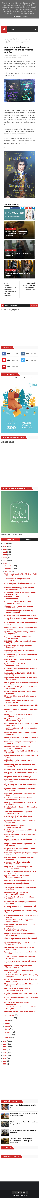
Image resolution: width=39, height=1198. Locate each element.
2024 (5, 549)
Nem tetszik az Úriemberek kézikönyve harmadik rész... (19, 584)
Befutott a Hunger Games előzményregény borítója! (15, 930)
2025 (5, 546)
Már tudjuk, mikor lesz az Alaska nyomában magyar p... (17, 989)
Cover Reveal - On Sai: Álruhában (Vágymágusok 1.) (17, 637)
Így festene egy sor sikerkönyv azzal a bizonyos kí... (19, 633)
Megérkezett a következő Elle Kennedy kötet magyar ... (19, 934)
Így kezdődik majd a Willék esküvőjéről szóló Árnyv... (19, 674)
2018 (5, 1041)
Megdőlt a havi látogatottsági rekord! (19, 1011)
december (9, 566)
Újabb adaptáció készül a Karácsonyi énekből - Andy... (19, 651)
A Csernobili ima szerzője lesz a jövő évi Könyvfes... (19, 957)
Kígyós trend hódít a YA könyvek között (20, 615)
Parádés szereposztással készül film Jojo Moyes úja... (20, 831)
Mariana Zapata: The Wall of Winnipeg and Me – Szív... (21, 683)
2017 (5, 1044)
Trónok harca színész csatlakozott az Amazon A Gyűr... (19, 701)
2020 (5, 561)
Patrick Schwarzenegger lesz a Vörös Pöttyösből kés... (19, 589)
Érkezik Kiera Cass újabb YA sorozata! (19, 880)
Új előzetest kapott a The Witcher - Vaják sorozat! (20, 575)
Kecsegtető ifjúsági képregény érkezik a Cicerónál (20, 902)
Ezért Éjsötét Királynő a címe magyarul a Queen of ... (20, 743)
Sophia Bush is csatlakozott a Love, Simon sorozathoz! (20, 678)
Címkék (29, 539)
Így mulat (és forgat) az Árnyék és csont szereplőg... (20, 944)
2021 (5, 558)
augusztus (9, 1018)
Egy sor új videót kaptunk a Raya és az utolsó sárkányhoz (23, 1114)
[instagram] (15, 1192)
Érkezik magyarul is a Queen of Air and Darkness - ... (19, 765)
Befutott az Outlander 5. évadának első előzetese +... (20, 907)
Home (6, 39)
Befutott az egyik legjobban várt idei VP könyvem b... (20, 849)
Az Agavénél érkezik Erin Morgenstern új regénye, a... (20, 872)
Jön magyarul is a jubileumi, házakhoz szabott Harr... (19, 948)
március (8, 1032)
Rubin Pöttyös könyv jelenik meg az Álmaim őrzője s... (18, 761)
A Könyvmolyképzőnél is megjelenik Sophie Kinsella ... (18, 921)
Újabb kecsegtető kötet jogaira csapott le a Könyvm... (21, 724)
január (7, 1038)
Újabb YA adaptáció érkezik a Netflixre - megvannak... (20, 789)
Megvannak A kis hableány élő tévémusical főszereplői (16, 893)
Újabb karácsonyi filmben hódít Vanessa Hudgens (20, 780)
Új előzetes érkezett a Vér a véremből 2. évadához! (19, 255)
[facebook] (13, 1192)
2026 (5, 544)
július (7, 1021)
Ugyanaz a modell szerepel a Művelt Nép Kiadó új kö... (20, 962)
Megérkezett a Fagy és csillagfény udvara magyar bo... (21, 738)
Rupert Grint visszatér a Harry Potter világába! (23, 1131)
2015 (5, 1050)
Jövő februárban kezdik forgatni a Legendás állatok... (18, 812)
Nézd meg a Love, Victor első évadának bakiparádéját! (24, 1123)
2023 (5, 552)
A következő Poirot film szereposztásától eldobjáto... (20, 1008)
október (8, 571)
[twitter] (18, 1192)
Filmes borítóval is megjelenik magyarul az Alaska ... (20, 697)
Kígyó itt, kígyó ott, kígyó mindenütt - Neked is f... (19, 646)
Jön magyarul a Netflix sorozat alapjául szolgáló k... (20, 889)
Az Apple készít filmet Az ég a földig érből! (20, 769)
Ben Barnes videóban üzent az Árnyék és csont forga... (20, 980)
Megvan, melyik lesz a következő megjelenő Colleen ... (17, 747)
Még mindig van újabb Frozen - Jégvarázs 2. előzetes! (20, 803)
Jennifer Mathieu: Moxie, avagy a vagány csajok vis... (20, 729)
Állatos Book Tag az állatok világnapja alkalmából (19, 925)
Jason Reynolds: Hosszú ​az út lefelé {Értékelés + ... (18, 715)
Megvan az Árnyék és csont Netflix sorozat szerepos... (21, 985)
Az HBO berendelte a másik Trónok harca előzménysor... (20, 593)
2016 (5, 1047)
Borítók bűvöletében (15, 39)
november (9, 569)
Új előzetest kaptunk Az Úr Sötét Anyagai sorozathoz (20, 939)
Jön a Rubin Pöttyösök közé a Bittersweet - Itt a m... (20, 773)
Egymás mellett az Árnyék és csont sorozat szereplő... (18, 966)
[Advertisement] (19, 465)
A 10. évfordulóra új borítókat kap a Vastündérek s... (18, 817)
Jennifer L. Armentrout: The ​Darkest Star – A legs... (20, 628)
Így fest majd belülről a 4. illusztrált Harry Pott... (20, 911)
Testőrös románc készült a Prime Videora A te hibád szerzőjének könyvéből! (16, 234)
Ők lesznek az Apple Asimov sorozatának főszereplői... (20, 656)
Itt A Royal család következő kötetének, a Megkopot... (20, 669)
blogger (34, 305)
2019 (5, 563)
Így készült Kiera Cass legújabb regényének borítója (16, 826)
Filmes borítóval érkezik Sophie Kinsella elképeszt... (20, 733)
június (7, 1023)
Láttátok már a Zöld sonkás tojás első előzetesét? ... (19, 858)
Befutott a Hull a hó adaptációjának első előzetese (20, 692)
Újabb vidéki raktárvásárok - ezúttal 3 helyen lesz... (19, 822)
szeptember (10, 1015)
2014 (5, 1053)
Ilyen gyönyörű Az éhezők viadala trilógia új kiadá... (20, 953)
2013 (5, 1055)
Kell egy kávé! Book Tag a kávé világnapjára (16, 1003)
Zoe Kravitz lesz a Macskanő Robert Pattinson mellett (18, 799)
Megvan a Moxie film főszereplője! (18, 777)
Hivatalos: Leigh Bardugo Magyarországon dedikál (21, 854)
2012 (5, 1058)
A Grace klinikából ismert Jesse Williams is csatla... (21, 916)
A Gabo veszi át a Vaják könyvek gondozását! (17, 579)
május (7, 1026)
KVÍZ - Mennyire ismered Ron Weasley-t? (23, 1106)
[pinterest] (21, 1192)
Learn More (16, 16)
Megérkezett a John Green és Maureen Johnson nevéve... (20, 840)
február (8, 1035)
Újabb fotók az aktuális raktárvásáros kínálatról (19, 835)
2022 (5, 555)
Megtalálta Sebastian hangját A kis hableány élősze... (18, 867)
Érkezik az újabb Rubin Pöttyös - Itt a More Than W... (21, 711)
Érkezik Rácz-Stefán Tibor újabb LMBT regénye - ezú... (19, 971)
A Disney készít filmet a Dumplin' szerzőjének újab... (17, 863)
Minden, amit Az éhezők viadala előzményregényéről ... (16, 884)
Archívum (10, 539)
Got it (25, 16)
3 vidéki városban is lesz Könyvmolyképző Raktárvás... (20, 994)
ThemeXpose (23, 1195)
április (7, 1029)
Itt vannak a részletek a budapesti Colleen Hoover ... (21, 999)
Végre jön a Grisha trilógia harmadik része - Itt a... (21, 619)
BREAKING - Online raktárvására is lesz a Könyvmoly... (20, 642)
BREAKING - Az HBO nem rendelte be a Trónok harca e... (19, 598)
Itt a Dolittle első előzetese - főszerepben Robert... (20, 808)
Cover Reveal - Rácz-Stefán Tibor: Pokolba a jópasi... (18, 602)
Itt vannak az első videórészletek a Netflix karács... (21, 706)
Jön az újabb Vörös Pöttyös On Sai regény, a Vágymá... (21, 976)
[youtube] (24, 1192)
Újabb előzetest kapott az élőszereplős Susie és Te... (19, 794)
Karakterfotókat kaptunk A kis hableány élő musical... (20, 688)
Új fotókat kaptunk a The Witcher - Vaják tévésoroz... (20, 660)
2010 (5, 1064)
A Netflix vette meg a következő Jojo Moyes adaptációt (19, 611)
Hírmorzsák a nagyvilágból (12, 58)
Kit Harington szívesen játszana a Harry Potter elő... (20, 785)
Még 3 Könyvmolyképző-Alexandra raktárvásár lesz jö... (18, 720)
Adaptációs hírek (10, 228)
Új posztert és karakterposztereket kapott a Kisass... (18, 607)
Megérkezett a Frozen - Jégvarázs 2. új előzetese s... (19, 844)
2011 (4, 1061)
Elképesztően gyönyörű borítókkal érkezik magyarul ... (21, 752)
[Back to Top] (27, 1192)
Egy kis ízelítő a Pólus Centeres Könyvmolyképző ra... (16, 877)
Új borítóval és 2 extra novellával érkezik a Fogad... (21, 756)
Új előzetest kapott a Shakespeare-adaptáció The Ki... (18, 665)
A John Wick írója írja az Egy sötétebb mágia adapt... (19, 898)
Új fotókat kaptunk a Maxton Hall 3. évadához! (17, 274)
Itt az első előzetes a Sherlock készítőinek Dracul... (20, 623)
